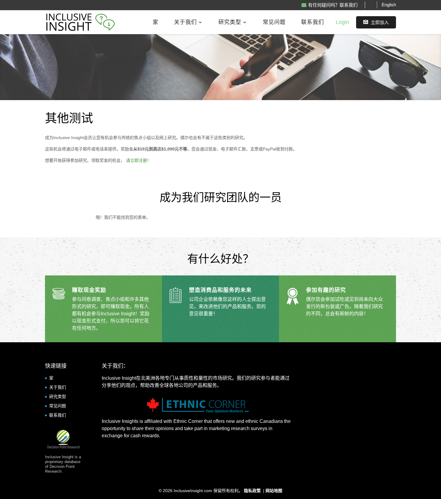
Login (342, 22)
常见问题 (274, 22)
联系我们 (312, 22)
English (389, 4)
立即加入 (376, 22)
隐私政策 (253, 490)
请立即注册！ (138, 160)
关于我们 (185, 22)
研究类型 (229, 22)
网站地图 (274, 490)
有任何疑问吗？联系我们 (333, 4)
